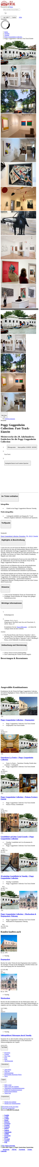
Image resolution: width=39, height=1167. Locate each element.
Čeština (6, 1118)
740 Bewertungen (10, 419)
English (6, 1115)
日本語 (6, 1134)
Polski (6, 1137)
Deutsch (6, 1122)
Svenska (6, 1140)
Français (7, 1127)
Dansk (6, 1120)
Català (6, 1117)
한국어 (6, 1128)
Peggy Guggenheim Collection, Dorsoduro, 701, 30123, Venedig (19, 536)
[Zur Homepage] (10, 7)
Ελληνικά (7, 1123)
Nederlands (7, 1132)
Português (7, 1135)
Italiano (6, 1130)
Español (6, 1125)
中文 (5, 1142)
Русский (7, 1139)
